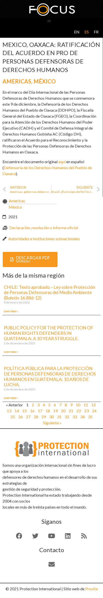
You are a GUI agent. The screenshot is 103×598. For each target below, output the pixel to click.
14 (16, 410)
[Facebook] (19, 535)
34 (82, 416)
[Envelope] (51, 564)
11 (86, 404)
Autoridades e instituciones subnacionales (44, 238)
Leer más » (11, 311)
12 (93, 404)
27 (28, 416)
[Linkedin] (68, 535)
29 (44, 416)
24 (94, 410)
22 (78, 410)
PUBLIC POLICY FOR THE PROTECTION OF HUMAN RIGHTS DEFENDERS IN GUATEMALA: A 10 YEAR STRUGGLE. (48, 333)
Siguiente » (52, 422)
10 (78, 404)
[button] (49, 21)
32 (67, 416)
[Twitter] (35, 535)
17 (40, 410)
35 (90, 416)
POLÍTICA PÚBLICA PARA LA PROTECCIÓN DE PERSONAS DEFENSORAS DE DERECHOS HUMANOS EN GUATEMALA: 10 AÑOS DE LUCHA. (50, 376)
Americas (16, 81)
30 (51, 416)
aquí (62, 161)
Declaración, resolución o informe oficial (43, 227)
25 (12, 416)
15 (24, 410)
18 (48, 410)
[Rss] (84, 535)
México (45, 81)
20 (63, 410)
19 (55, 410)
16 (32, 410)
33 (74, 416)
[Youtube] (51, 535)
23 (86, 410)
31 (59, 416)
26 (20, 416)
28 (36, 416)
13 (9, 410)
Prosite (91, 588)
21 (71, 410)
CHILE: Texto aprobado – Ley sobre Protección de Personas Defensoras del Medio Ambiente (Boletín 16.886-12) (49, 292)
